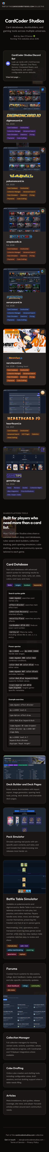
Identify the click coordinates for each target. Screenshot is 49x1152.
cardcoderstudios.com (23, 6)
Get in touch (10, 1140)
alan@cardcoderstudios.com (31, 1140)
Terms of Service (17, 1142)
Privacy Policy (33, 1142)
